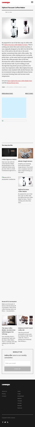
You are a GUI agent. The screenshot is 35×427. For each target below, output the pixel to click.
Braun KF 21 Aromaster (9, 301)
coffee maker (18, 87)
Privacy (4, 394)
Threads (20, 401)
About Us (4, 391)
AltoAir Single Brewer (25, 161)
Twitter (5, 422)
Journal (19, 403)
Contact (4, 396)
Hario (24, 87)
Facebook (3, 422)
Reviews (20, 405)
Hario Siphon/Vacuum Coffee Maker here (19, 81)
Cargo (19, 394)
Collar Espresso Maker (9, 159)
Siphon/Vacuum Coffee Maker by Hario (16, 45)
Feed (8, 422)
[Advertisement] (14, 107)
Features (20, 408)
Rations (19, 398)
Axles (19, 391)
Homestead (21, 396)
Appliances (9, 87)
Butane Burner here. (13, 83)
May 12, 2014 (9, 12)
